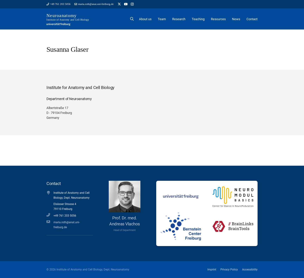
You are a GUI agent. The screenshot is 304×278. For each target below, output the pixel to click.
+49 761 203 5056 (64, 215)
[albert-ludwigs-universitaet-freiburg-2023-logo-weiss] (58, 24)
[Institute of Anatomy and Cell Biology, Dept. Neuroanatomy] (49, 192)
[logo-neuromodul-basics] (233, 196)
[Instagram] (132, 4)
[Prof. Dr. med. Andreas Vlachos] (124, 196)
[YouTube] (126, 4)
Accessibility (250, 269)
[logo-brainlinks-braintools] (233, 226)
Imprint (211, 269)
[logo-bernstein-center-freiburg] (180, 226)
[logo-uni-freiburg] (180, 196)
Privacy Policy (229, 269)
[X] (119, 4)
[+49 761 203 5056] (49, 215)
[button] (132, 19)
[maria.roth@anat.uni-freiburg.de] (49, 221)
